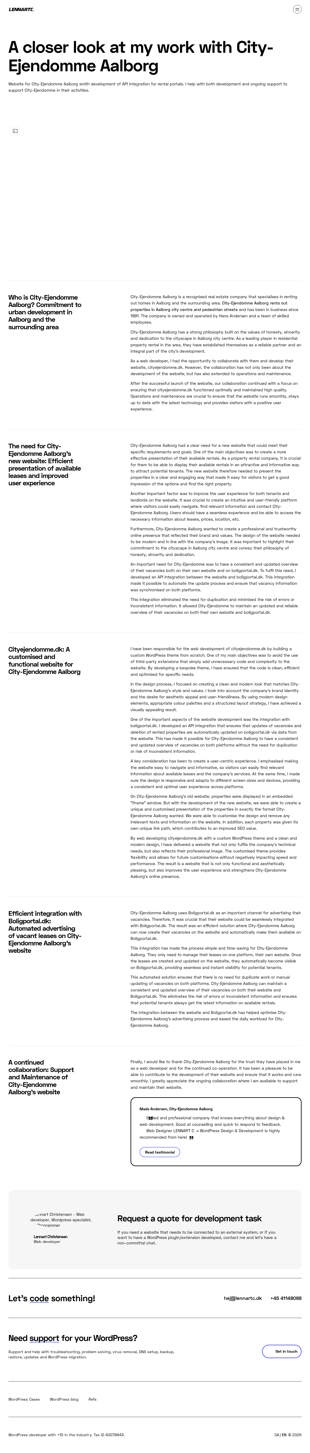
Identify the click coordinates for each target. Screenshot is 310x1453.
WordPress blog (64, 1399)
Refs (93, 1399)
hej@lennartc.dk (243, 1298)
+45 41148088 (286, 1298)
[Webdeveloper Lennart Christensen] (21, 9)
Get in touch (287, 1351)
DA (277, 1434)
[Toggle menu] (297, 9)
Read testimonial (160, 1152)
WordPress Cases (24, 1399)
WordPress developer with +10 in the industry (50, 1434)
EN (284, 1434)
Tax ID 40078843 (109, 1434)
